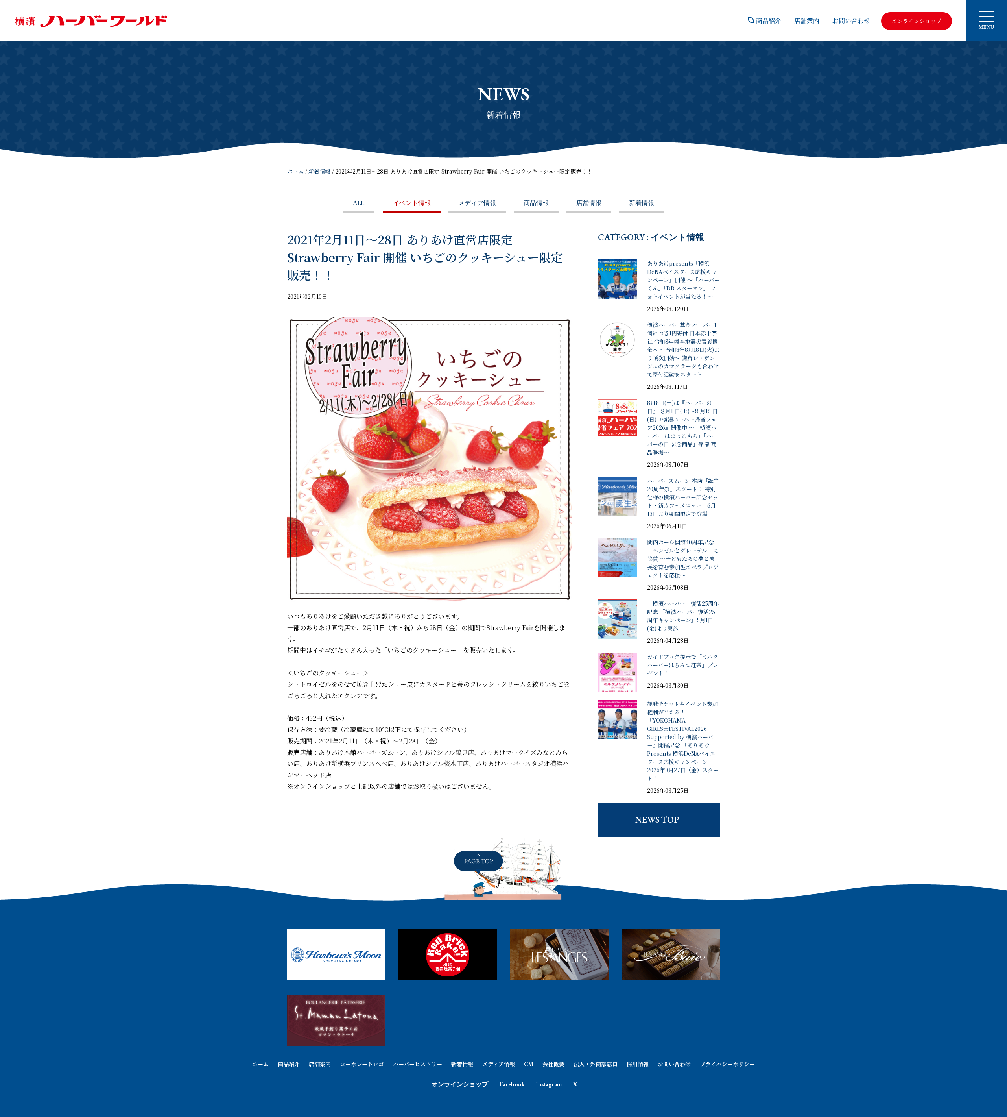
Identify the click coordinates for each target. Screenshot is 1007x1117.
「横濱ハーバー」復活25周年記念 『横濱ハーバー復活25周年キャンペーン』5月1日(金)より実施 (683, 615)
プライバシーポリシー (727, 1064)
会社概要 (553, 1064)
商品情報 (536, 203)
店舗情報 (588, 203)
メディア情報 (477, 203)
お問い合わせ (851, 20)
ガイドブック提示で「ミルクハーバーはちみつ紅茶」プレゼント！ (682, 665)
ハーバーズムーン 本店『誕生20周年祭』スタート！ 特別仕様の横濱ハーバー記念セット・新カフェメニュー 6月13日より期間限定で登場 (683, 497)
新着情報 (319, 171)
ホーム (295, 171)
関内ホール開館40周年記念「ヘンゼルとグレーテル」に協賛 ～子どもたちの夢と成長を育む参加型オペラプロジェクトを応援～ (683, 558)
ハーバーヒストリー (417, 1064)
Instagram (549, 1084)
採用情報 (638, 1064)
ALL (358, 203)
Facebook (512, 1084)
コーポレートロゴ (362, 1064)
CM (528, 1064)
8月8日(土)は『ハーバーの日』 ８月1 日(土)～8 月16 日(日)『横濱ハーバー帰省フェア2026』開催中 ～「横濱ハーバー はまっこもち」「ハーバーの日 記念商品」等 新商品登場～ (682, 427)
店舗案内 (806, 20)
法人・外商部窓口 (596, 1064)
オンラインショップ (460, 1084)
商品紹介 (768, 20)
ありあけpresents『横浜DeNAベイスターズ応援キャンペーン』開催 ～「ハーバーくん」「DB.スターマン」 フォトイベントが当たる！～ (683, 279)
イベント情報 (412, 203)
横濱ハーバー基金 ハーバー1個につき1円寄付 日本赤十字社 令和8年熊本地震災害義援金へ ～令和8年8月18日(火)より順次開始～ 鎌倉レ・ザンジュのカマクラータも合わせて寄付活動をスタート (683, 349)
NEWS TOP (657, 819)
